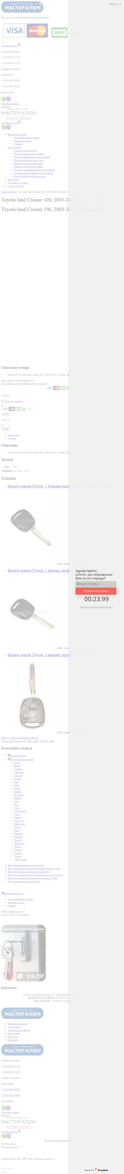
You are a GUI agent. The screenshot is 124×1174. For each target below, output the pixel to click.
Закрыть (114, 3)
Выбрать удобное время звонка (97, 607)
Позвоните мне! (95, 591)
